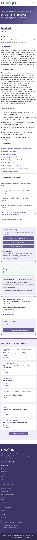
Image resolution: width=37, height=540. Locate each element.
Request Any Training (19, 433)
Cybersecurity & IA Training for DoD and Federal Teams (15, 17)
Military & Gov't (5, 471)
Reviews (3, 474)
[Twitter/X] (6, 461)
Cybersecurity (4, 491)
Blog (2, 476)
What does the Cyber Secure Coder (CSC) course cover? (16, 185)
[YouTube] (9, 461)
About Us (3, 468)
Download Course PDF (19, 246)
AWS (2, 499)
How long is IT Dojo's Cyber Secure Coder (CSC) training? (15, 192)
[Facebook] (2, 461)
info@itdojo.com (9, 314)
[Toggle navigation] (33, 3)
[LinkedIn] (13, 461)
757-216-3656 (19, 242)
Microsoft (3, 497)
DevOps (3, 502)
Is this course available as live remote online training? (14, 199)
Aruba (2, 510)
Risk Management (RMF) (7, 494)
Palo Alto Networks (6, 507)
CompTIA (3, 505)
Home (2, 17)
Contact (3, 482)
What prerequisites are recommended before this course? (16, 206)
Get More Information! (19, 238)
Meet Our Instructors (20, 330)
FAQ (2, 479)
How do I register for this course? (11, 220)
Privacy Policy (11, 537)
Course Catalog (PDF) (7, 484)
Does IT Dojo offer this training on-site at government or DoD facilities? (13, 213)
